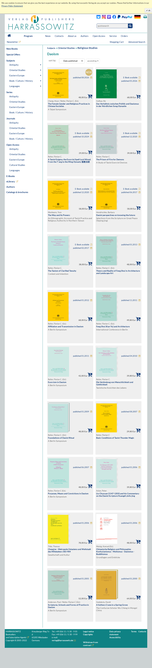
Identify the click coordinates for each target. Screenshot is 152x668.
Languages (14, 86)
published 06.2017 (129, 192)
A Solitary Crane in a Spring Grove (112, 605)
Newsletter (12, 42)
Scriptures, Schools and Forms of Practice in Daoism (68, 606)
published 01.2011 (81, 356)
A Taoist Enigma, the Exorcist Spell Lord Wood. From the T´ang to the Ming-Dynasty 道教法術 (69, 160)
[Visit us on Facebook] (121, 18)
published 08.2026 (81, 77)
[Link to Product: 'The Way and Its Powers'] (59, 209)
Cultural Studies (17, 165)
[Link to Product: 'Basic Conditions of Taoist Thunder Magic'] (107, 431)
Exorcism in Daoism (57, 382)
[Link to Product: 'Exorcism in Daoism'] (58, 376)
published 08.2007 (129, 412)
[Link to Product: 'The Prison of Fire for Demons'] (107, 153)
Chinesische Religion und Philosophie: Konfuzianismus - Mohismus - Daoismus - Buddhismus (115, 551)
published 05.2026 (129, 81)
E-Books (10, 176)
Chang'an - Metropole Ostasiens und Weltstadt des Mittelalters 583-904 (69, 550)
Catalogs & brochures (17, 192)
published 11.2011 (129, 300)
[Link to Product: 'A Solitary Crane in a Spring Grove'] (107, 598)
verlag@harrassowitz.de (62, 640)
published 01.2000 (129, 579)
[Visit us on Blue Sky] (98, 18)
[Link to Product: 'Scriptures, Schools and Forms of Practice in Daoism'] (59, 598)
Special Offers (13, 54)
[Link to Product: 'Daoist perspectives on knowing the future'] (107, 209)
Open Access (99, 36)
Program (28, 36)
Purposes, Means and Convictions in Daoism (68, 493)
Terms (134, 631)
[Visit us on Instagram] (103, 18)
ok (149, 10)
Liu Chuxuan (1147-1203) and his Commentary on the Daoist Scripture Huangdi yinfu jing (117, 494)
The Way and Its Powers (59, 215)
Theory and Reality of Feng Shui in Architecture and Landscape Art (118, 272)
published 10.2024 (81, 137)
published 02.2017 (81, 248)
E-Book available (130, 77)
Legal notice (88, 631)
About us (72, 36)
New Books (12, 48)
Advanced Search (136, 42)
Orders (124, 36)
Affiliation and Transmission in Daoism (65, 326)
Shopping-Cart (117, 42)
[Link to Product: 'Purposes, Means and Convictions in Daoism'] (58, 487)
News (48, 36)
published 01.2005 (81, 579)
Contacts (59, 36)
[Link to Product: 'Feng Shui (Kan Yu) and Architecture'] (107, 320)
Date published (70, 61)
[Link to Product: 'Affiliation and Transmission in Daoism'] (59, 320)
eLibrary (10, 181)
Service (113, 36)
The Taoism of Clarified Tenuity (62, 270)
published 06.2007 (81, 467)
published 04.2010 (129, 356)
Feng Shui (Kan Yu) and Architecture (113, 326)
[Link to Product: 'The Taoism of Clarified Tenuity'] (59, 264)
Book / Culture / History (21, 80)
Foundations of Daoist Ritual (61, 438)
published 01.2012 (81, 300)
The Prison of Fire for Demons (110, 159)
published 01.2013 (129, 245)
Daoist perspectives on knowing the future (115, 215)
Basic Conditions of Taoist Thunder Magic (115, 438)
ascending (92, 61)
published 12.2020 (129, 137)
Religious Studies (87, 47)
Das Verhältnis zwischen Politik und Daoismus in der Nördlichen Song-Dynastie (117, 104)
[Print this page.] (145, 17)
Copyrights (88, 634)
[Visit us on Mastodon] (108, 18)
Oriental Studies (17, 70)
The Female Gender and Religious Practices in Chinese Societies (69, 104)
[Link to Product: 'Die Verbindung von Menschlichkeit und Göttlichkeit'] (107, 376)
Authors (84, 36)
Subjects (51, 48)
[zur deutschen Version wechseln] (137, 17)
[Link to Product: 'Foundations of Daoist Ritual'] (59, 431)
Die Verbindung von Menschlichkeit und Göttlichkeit (114, 383)
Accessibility (115, 637)
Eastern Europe (16, 75)
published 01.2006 (129, 467)
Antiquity (14, 64)
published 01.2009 (81, 412)
